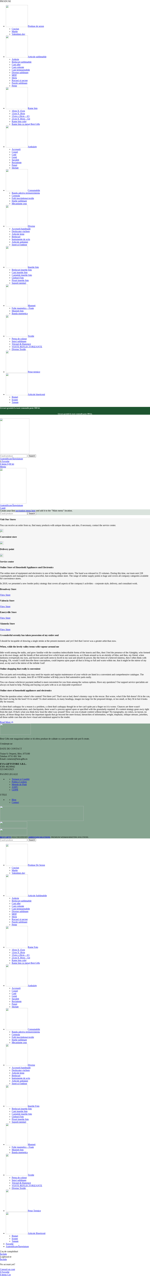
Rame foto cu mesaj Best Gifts (26, 124)
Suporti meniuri (19, 283)
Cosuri (15, 152)
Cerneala (16, 195)
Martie (15, 31)
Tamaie (15, 402)
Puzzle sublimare (19, 83)
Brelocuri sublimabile (21, 62)
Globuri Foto (18, 277)
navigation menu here (25, 510)
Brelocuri (16, 236)
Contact (15, 802)
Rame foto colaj (19, 121)
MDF (14, 75)
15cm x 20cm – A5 (20, 116)
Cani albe (16, 64)
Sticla (14, 78)
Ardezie (15, 59)
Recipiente (17, 162)
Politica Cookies (19, 782)
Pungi (14, 165)
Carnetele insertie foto (22, 275)
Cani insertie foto (20, 272)
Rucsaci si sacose (20, 80)
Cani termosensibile (21, 70)
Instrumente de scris (21, 239)
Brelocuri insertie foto (22, 270)
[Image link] (15, 733)
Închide (3, 1254)
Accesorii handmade (21, 228)
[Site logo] (14, 453)
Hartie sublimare (19, 201)
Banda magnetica (20, 313)
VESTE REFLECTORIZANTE (27, 346)
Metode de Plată (19, 784)
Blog (14, 799)
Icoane (15, 399)
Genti (14, 157)
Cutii (14, 154)
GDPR (15, 789)
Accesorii (16, 149)
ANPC (15, 787)
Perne (14, 85)
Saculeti (15, 160)
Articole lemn (18, 234)
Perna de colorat (19, 338)
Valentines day (18, 34)
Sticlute (15, 168)
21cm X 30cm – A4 (21, 119)
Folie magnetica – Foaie (23, 308)
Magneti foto (18, 311)
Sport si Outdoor (19, 244)
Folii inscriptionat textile (23, 198)
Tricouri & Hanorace (21, 344)
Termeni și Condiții (20, 779)
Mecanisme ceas (19, 203)
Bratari (15, 397)
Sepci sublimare (19, 341)
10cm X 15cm (18, 111)
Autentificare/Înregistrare (17, 1246)
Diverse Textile (19, 349)
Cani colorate (18, 67)
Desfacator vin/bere (21, 231)
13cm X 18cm (18, 113)
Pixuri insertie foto (20, 280)
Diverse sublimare (20, 72)
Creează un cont (7, 1269)
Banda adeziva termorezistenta (26, 193)
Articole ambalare (20, 242)
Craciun (15, 29)
